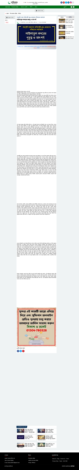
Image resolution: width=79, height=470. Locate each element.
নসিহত (19, 13)
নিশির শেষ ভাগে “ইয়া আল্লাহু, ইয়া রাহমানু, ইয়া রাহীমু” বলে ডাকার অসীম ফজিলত (26, 445)
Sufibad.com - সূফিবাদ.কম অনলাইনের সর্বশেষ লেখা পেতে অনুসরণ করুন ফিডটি (37, 47)
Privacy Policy (55, 461)
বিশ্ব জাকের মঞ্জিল (15, 7)
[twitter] (64, 2)
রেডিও (36, 7)
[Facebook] (18, 351)
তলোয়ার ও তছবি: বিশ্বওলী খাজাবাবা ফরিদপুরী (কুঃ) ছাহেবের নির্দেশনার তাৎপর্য (46, 438)
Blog (58, 458)
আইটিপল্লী (72, 466)
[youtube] (71, 2)
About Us (54, 458)
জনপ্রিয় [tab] (70, 17)
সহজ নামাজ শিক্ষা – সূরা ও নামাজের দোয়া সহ (69, 27)
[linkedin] (68, 2)
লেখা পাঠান (65, 461)
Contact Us (62, 458)
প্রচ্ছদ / (7, 13)
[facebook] (61, 2)
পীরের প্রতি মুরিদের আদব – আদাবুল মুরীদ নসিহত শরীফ (50, 431)
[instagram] (66, 2)
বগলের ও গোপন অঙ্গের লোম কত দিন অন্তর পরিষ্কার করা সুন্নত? (69, 21)
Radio (60, 461)
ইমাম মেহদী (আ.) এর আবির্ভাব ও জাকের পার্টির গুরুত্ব (50, 445)
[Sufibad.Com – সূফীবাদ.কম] (13, 2)
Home (67, 458)
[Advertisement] (36, 57)
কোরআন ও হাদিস (24, 7)
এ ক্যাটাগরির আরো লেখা (21, 426)
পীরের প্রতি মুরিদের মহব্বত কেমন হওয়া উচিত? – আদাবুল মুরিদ (30, 431)
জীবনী (31, 7)
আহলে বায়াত (7, 7)
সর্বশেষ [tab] (62, 17)
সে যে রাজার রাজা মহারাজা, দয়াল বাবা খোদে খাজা (29, 437)
